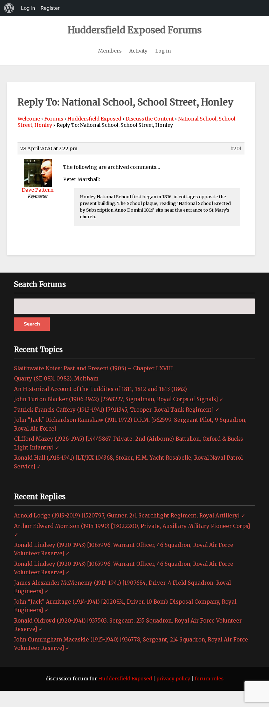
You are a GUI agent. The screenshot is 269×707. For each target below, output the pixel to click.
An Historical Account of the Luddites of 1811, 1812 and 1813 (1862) (100, 389)
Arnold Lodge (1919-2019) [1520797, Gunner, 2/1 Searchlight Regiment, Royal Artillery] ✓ (130, 515)
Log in (163, 51)
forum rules (208, 678)
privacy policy (173, 678)
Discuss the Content (149, 119)
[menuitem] (9, 8)
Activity (138, 51)
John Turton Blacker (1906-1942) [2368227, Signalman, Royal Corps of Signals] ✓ (119, 399)
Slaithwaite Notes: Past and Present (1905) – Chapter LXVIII (93, 368)
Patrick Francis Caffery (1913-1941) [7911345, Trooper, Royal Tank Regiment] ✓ (117, 409)
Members (110, 51)
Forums (53, 119)
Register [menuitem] (50, 8)
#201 (236, 148)
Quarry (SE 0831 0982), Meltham (56, 378)
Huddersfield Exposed (94, 119)
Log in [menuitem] (28, 8)
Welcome (29, 119)
